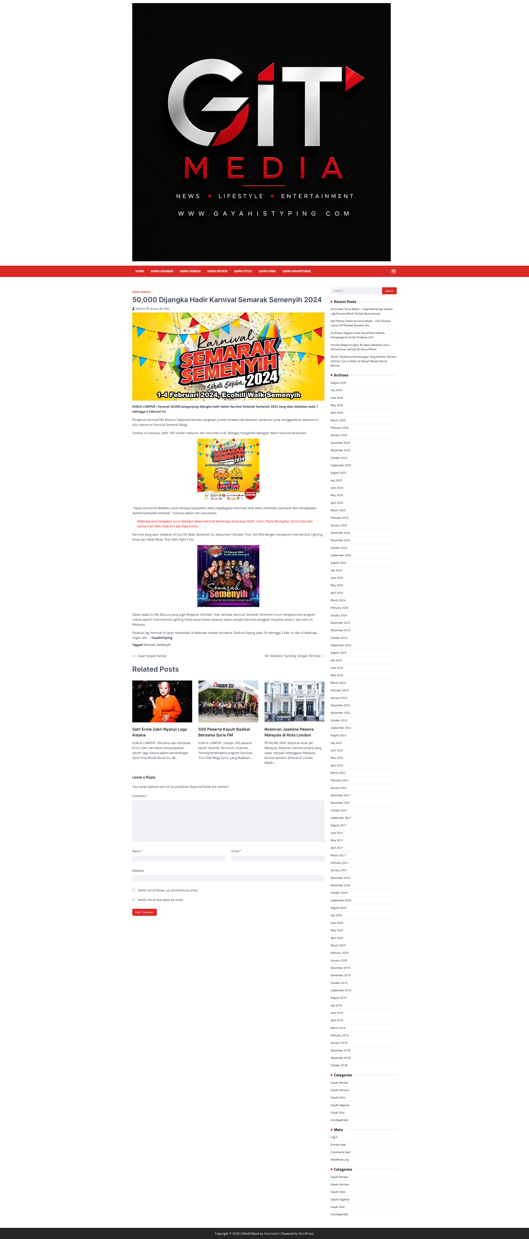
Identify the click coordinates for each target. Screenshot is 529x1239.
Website (138, 870)
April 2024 (337, 593)
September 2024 (341, 555)
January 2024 (339, 615)
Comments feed (340, 1152)
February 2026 (340, 427)
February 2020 (340, 952)
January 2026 (339, 435)
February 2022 (340, 780)
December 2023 (340, 622)
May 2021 (337, 840)
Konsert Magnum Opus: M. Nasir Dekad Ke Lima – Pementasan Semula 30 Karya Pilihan (361, 347)
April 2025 (337, 503)
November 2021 (340, 802)
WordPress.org (340, 1159)
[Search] (394, 271)
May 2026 (337, 405)
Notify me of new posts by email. (160, 899)
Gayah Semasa (190, 271)
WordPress (305, 1233)
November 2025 (340, 450)
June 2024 (337, 577)
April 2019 (337, 1020)
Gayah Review (217, 271)
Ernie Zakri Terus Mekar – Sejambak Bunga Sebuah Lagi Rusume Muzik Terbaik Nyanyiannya (362, 311)
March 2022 (338, 772)
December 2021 (340, 795)
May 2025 (337, 495)
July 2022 (336, 743)
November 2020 (340, 885)
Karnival (149, 644)
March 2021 (338, 855)
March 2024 (338, 600)
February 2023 (340, 690)
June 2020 (337, 923)
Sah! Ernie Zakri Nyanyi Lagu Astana (159, 732)
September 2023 (341, 645)
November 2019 (340, 975)
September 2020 (341, 900)
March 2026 (338, 420)
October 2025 (339, 458)
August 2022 (338, 735)
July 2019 (336, 1005)
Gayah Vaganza (162, 271)
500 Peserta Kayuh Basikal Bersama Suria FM (224, 732)
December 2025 (340, 442)
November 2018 (340, 1058)
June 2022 (337, 750)
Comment (140, 795)
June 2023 (337, 667)
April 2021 (337, 847)
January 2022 (339, 788)
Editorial (140, 309)
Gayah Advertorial (297, 271)
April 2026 (337, 412)
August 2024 (338, 562)
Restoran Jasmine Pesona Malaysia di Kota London (289, 732)
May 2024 (337, 585)
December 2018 (340, 1050)
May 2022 (337, 757)
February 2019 (340, 1035)
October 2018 (339, 1065)
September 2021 (341, 817)
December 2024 (340, 532)
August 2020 (338, 907)
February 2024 (340, 607)
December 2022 (340, 705)
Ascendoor (271, 1233)
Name (137, 850)
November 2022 (340, 712)
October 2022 (339, 720)
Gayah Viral (267, 271)
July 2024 (336, 570)
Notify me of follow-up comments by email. (168, 890)
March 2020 (338, 945)
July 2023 (336, 660)
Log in (334, 1137)
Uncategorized (339, 1120)
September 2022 (341, 727)
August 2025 (338, 472)
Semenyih (164, 644)
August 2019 (338, 997)
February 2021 (340, 862)
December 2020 (340, 878)
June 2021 (337, 833)
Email (236, 850)
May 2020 (337, 930)
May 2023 (337, 675)
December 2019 (340, 968)
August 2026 (338, 382)
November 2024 (340, 540)
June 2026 (337, 397)
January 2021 (339, 870)
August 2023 (338, 652)
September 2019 (341, 990)
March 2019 (338, 1028)
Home (140, 271)
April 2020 (337, 938)
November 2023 (340, 630)
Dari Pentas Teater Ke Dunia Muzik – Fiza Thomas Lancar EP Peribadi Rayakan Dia (361, 323)
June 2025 (337, 487)
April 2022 (337, 765)
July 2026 (336, 390)
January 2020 (339, 960)
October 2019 (339, 983)
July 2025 (336, 480)
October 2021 (339, 810)
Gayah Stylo (243, 271)
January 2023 (339, 698)
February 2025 (340, 517)
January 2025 (339, 525)
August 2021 (338, 825)
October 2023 (339, 637)
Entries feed (338, 1144)
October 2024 (339, 548)
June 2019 (337, 1013)
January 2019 (339, 1042)
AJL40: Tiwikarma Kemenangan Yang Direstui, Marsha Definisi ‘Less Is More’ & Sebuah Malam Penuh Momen (363, 361)
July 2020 (336, 915)
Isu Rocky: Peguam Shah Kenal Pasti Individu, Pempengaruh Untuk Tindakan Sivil (358, 335)
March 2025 (338, 510)
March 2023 (338, 682)
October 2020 (339, 892)
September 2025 (341, 465)
